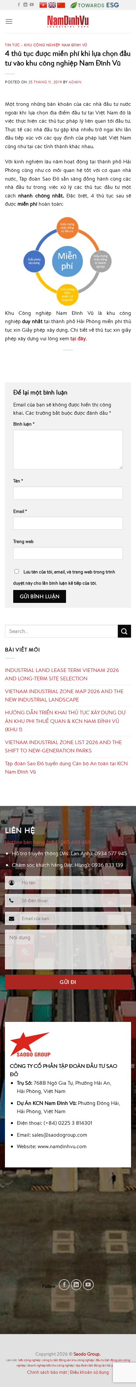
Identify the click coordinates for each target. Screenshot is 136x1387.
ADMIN (75, 81)
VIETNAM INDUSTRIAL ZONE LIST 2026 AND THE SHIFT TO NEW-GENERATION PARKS (63, 746)
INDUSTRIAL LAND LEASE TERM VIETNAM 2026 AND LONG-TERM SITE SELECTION (62, 674)
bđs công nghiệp (29, 1360)
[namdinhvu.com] (68, 21)
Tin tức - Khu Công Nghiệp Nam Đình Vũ (46, 44)
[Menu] (9, 21)
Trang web (23, 541)
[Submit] (124, 631)
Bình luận (24, 424)
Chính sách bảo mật (47, 1372)
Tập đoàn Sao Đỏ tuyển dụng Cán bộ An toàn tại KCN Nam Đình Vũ (66, 768)
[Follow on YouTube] (32, 5)
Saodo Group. (87, 1354)
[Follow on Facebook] (19, 5)
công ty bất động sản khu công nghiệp (68, 1360)
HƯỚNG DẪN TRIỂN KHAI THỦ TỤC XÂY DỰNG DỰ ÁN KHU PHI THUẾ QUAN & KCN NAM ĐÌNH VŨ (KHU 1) (65, 721)
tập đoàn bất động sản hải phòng (98, 1365)
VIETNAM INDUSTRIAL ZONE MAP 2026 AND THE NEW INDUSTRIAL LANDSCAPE (64, 695)
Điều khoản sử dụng (89, 1372)
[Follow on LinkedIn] (25, 5)
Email (20, 511)
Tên (18, 481)
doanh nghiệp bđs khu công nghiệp (50, 1365)
